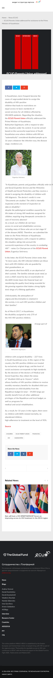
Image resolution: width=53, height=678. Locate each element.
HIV (9, 438)
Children (9, 434)
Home (4, 18)
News (10, 18)
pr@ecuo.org (6, 573)
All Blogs (5, 610)
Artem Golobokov (8, 607)
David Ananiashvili (9, 595)
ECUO (15, 18)
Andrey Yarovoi (7, 589)
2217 (11, 514)
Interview (26, 36)
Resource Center (8, 618)
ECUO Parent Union (22, 434)
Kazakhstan (19, 438)
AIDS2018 (6, 626)
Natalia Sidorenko (8, 601)
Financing (36, 434)
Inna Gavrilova (7, 604)
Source (8, 426)
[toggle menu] (3, 8)
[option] (26, 503)
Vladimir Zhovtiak (8, 598)
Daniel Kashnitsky (8, 592)
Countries (5, 622)
